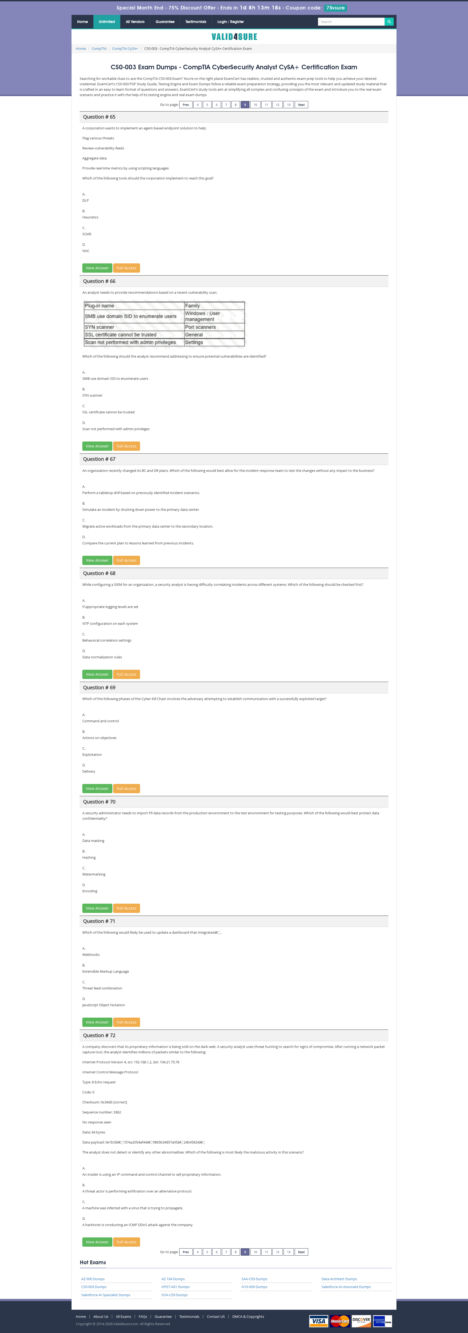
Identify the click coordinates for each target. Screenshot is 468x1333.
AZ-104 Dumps (173, 1278)
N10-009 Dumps (254, 1286)
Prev (186, 105)
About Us (100, 1316)
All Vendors (135, 22)
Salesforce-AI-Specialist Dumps (105, 1294)
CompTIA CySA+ (125, 48)
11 (266, 105)
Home (82, 22)
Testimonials (196, 22)
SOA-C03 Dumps (174, 1294)
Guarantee (165, 22)
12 (277, 105)
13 (288, 105)
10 (255, 105)
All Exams (123, 1316)
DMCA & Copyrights (248, 1316)
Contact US (216, 1316)
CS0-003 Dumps (93, 1286)
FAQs (143, 1316)
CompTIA (99, 48)
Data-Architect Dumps (339, 1278)
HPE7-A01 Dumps (175, 1286)
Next (301, 105)
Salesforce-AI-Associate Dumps (346, 1286)
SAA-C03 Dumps (254, 1278)
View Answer (97, 267)
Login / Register (230, 22)
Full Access (126, 267)
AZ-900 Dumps (93, 1278)
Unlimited (107, 22)
